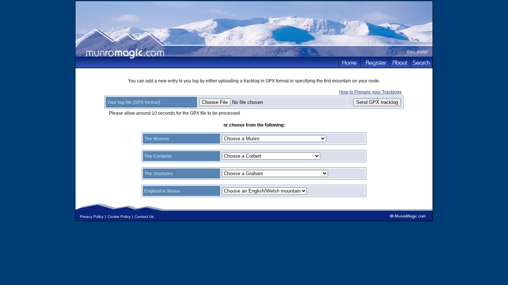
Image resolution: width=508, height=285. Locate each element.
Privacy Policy (91, 216)
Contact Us (144, 216)
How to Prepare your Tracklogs (370, 92)
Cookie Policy (119, 216)
